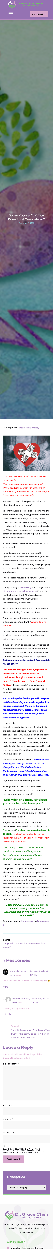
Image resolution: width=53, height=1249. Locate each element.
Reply (5, 986)
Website (9, 1133)
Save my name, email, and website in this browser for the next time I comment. (25, 1150)
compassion (9, 943)
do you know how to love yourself (20, 591)
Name (8, 1105)
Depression (21, 943)
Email (8, 1119)
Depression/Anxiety (29, 427)
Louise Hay (26, 587)
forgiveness (34, 943)
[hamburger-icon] (10, 14)
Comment (11, 1064)
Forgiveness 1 (28, 921)
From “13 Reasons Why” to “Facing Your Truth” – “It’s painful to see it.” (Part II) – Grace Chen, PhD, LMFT (30, 1034)
